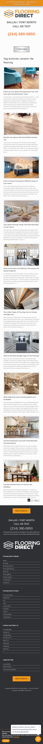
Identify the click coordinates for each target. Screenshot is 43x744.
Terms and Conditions (9, 669)
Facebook (6, 643)
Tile (4, 600)
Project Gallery (7, 577)
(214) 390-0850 (21, 34)
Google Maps (7, 635)
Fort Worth (30, 534)
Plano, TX (6, 640)
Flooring (5, 563)
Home (5, 560)
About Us (5, 571)
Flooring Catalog (8, 595)
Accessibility (6, 664)
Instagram (6, 646)
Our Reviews (7, 580)
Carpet (5, 611)
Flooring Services (8, 566)
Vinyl (4, 603)
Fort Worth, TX (7, 638)
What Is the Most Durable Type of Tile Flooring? (21, 356)
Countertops (7, 617)
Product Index (7, 614)
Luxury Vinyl (6, 606)
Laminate (6, 609)
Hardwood (6, 598)
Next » (36, 500)
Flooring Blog (7, 574)
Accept (6, 741)
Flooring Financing (8, 569)
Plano (23, 532)
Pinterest (5, 649)
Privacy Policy (7, 667)
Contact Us (6, 582)
